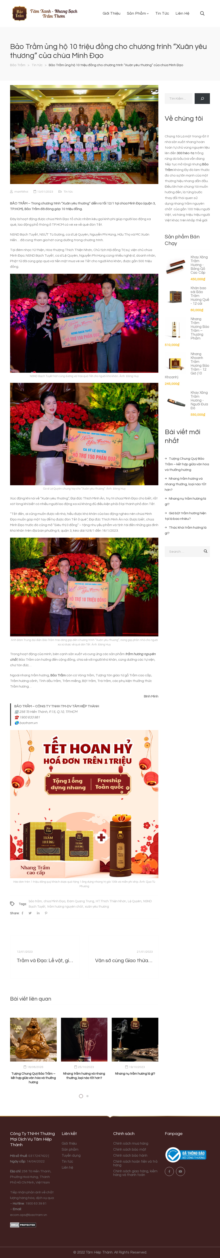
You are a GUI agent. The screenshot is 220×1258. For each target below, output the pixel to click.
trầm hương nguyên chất (65, 906)
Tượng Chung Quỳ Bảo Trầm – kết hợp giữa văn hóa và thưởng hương (33, 1078)
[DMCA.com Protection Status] (23, 1224)
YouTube (180, 1171)
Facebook (169, 1171)
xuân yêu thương (97, 906)
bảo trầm (35, 901)
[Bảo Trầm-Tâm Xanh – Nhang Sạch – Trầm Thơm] (44, 13)
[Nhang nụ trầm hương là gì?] (135, 1040)
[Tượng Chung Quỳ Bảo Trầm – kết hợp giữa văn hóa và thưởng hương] (33, 1040)
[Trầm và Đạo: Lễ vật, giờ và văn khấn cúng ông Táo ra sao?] (45, 957)
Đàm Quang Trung (80, 901)
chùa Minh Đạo (54, 901)
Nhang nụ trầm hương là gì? (135, 1073)
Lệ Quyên (135, 901)
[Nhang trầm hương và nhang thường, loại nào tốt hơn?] (84, 1040)
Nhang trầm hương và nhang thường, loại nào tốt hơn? (185, 484)
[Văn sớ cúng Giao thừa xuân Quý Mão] (123, 957)
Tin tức (68, 191)
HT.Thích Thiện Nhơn (111, 901)
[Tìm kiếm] (202, 98)
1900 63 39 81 (36, 1203)
